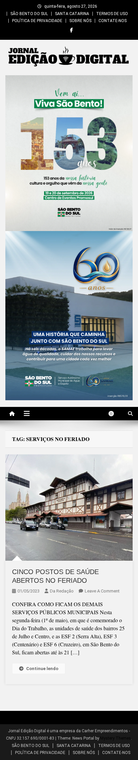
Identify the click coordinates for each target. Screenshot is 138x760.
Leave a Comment (102, 590)
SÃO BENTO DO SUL (29, 13)
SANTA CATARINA (72, 13)
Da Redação (62, 590)
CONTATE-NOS (112, 20)
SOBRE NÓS (80, 20)
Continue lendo (42, 668)
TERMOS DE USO (112, 13)
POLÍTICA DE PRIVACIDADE (37, 20)
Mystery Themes (115, 738)
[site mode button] (114, 413)
